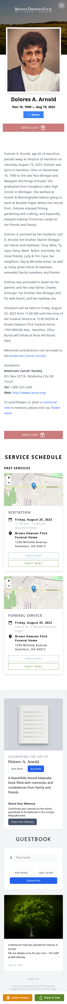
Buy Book (36, 768)
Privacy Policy (23, 988)
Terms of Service (43, 988)
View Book (17, 768)
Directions (33, 555)
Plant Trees (33, 563)
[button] (33, 486)
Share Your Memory (22, 821)
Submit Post (33, 880)
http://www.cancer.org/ (29, 393)
